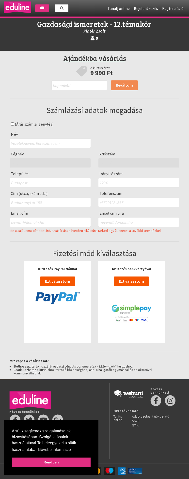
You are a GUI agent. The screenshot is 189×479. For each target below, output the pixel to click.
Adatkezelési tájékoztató (150, 416)
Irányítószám (111, 174)
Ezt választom (57, 281)
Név (14, 134)
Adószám (107, 154)
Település (20, 174)
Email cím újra (111, 213)
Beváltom (124, 85)
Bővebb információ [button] (54, 449)
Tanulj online (119, 8)
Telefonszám (110, 193)
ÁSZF (136, 421)
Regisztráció (173, 8)
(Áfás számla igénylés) (34, 124)
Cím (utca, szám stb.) (29, 193)
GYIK (135, 425)
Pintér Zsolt (94, 31)
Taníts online (117, 418)
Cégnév (17, 154)
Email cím (19, 213)
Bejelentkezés (146, 8)
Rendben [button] (51, 462)
